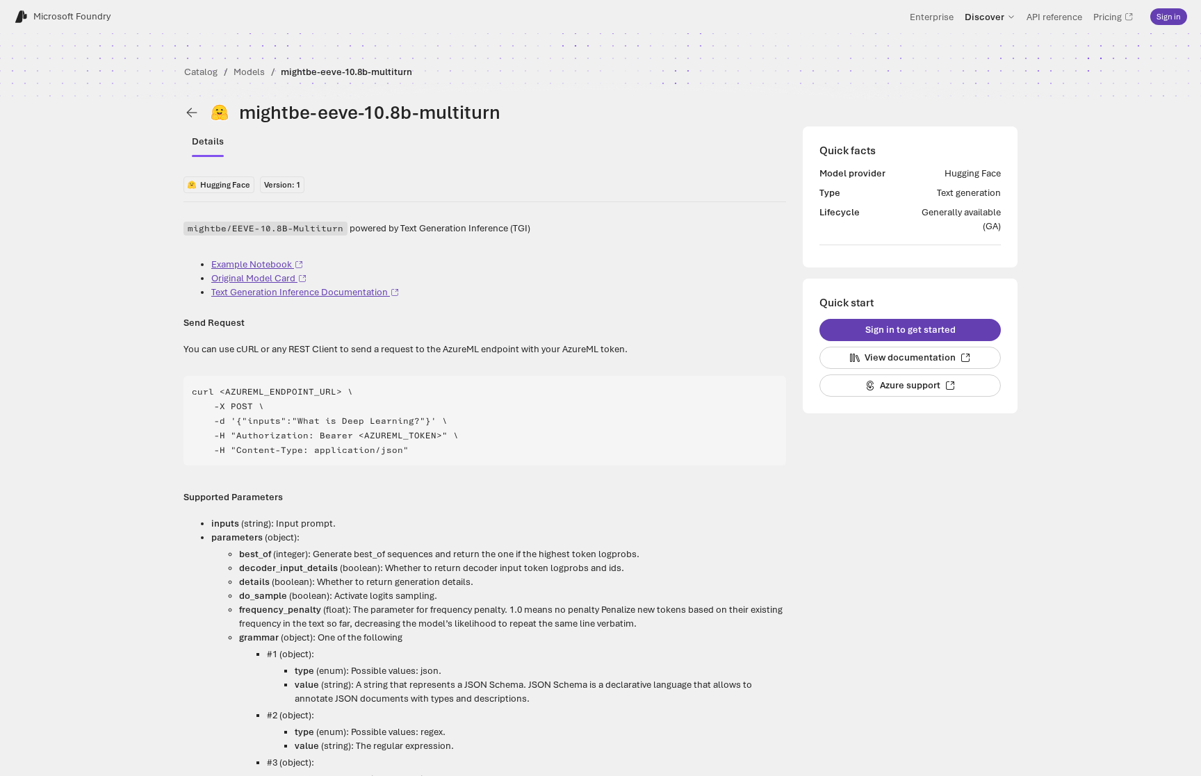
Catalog (201, 72)
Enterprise (932, 16)
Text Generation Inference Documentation (299, 292)
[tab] (207, 141)
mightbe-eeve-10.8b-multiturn (346, 72)
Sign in (1169, 17)
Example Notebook (251, 264)
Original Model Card (253, 278)
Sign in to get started (910, 330)
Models (249, 72)
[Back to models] (191, 112)
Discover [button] (984, 16)
